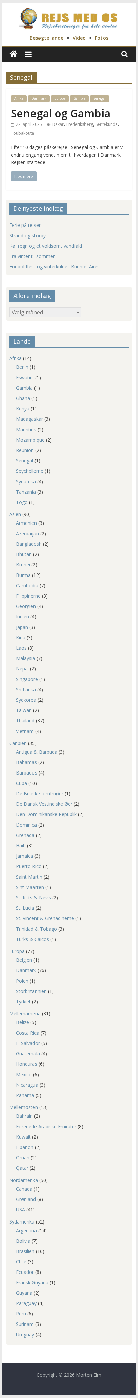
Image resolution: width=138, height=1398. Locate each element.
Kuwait (23, 1137)
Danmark (38, 98)
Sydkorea (26, 700)
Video (79, 38)
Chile (21, 1261)
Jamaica (24, 856)
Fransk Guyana (32, 1282)
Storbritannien (31, 991)
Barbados (26, 772)
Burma (23, 575)
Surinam (25, 1324)
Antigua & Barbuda (36, 752)
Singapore (27, 679)
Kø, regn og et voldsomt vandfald (45, 246)
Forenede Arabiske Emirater (46, 1126)
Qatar (22, 1168)
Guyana (24, 1293)
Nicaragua (27, 1085)
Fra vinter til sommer (32, 256)
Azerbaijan (27, 533)
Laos (21, 648)
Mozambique (30, 440)
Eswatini (25, 377)
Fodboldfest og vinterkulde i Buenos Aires (54, 266)
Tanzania (26, 492)
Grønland (26, 1199)
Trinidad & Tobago (36, 929)
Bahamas (26, 762)
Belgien (24, 960)
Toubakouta (22, 133)
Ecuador (25, 1272)
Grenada (25, 835)
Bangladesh (29, 544)
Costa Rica (27, 1033)
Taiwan (24, 710)
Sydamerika (21, 1221)
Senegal (99, 98)
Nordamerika (23, 1180)
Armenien (26, 523)
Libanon (24, 1147)
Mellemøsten (23, 1107)
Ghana (23, 398)
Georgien (26, 606)
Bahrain (24, 1116)
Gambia (79, 98)
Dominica (26, 824)
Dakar (58, 124)
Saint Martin (29, 876)
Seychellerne (29, 471)
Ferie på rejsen (25, 225)
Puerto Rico (29, 866)
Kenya (22, 408)
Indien (22, 616)
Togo (22, 502)
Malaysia (25, 658)
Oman (22, 1157)
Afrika (18, 98)
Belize (22, 1022)
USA (20, 1209)
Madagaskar (29, 419)
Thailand (25, 720)
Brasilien (25, 1251)
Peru (21, 1313)
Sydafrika (26, 481)
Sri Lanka (26, 689)
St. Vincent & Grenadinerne (45, 918)
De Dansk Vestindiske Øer (44, 804)
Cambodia (27, 585)
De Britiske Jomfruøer (39, 793)
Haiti (21, 845)
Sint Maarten (30, 887)
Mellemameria (25, 1013)
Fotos (101, 38)
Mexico (24, 1074)
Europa (59, 98)
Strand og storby (27, 235)
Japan (22, 627)
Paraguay (26, 1303)
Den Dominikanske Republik (46, 814)
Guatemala (28, 1053)
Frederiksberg (79, 124)
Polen (22, 981)
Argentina (26, 1230)
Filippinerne (28, 596)
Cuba (21, 783)
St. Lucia (25, 908)
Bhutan (24, 554)
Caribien (18, 743)
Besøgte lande (46, 38)
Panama (25, 1095)
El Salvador (28, 1043)
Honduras (26, 1064)
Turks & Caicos (32, 939)
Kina (20, 637)
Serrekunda (107, 124)
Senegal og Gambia (60, 113)
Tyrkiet (23, 1001)
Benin (22, 367)
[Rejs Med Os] (13, 54)
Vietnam (25, 731)
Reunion (25, 450)
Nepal (22, 668)
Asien (15, 514)
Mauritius (26, 429)
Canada (24, 1189)
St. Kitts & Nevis (33, 897)
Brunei (23, 564)
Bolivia (23, 1241)
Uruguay (25, 1334)
